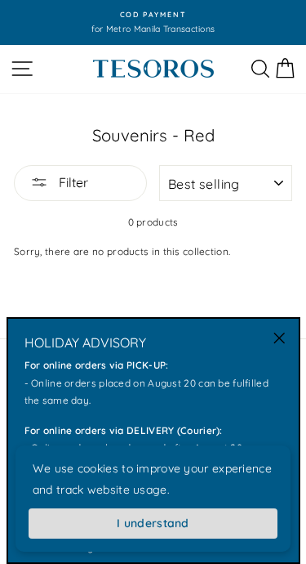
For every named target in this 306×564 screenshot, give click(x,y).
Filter (71, 182)
